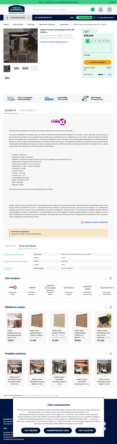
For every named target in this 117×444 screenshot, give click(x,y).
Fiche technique (27, 110)
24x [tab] (107, 41)
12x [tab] (103, 41)
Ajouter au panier (97, 62)
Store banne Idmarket (31, 293)
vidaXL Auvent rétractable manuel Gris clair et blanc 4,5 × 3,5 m (15, 380)
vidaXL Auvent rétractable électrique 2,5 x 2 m (82, 381)
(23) (109, 75)
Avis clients (7, 424)
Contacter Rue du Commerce (13, 439)
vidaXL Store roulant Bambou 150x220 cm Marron (80, 334)
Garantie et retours (10, 437)
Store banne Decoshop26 (107, 293)
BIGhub (108, 68)
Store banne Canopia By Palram (50, 292)
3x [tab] (87, 41)
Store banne (64, 24)
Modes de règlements (11, 435)
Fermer (113, 2)
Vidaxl (63, 258)
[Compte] (101, 9)
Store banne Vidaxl (13, 293)
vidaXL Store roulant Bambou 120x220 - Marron (36, 333)
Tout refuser (30, 430)
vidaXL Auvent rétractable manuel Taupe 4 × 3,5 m (104, 381)
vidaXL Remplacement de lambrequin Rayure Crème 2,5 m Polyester (14, 335)
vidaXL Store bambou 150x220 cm (58, 333)
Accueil (6, 24)
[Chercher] (92, 9)
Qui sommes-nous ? (10, 421)
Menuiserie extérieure (47, 24)
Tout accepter (85, 430)
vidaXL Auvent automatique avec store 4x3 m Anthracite (103, 334)
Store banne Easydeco (68, 293)
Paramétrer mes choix (58, 430)
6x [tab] (95, 41)
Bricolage (31, 24)
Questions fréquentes (11, 432)
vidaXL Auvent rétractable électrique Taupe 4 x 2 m (59, 380)
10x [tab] (99, 41)
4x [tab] (91, 41)
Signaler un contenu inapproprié (96, 222)
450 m (63, 265)
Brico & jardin (18, 24)
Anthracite (64, 261)
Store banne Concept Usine (87, 293)
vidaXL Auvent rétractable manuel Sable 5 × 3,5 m (37, 381)
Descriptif (10, 246)
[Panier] (110, 9)
